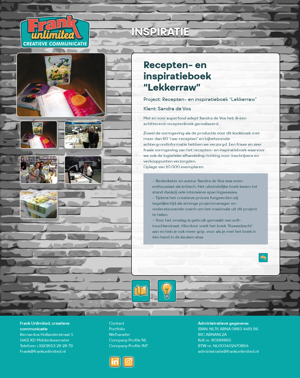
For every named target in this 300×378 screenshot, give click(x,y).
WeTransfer (119, 334)
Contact (116, 323)
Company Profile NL (128, 340)
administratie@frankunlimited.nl (228, 351)
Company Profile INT (128, 345)
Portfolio (117, 328)
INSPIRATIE (160, 32)
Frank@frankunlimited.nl (43, 351)
